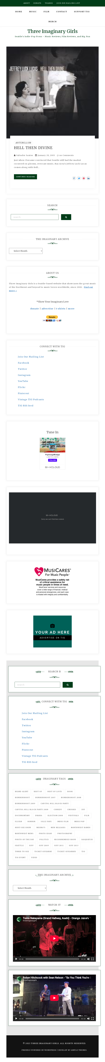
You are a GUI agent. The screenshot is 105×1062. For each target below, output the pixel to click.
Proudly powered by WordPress (39, 1050)
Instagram (24, 375)
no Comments (66, 155)
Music (33, 11)
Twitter (22, 369)
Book (70, 791)
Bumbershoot (22, 797)
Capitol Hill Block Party (55, 803)
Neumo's (40, 827)
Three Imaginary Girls (52, 31)
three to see (22, 851)
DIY (83, 809)
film (86, 815)
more (71, 308)
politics (44, 839)
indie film (63, 821)
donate (34, 308)
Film (46, 11)
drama (38, 815)
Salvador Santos (24, 155)
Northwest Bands (81, 827)
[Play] (16, 959)
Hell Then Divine (33, 147)
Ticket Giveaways (66, 851)
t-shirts (61, 308)
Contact (61, 11)
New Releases (58, 827)
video (34, 857)
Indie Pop (79, 821)
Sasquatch (87, 839)
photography (64, 833)
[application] (54, 938)
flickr (18, 821)
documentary (22, 815)
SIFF (31, 845)
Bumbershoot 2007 (45, 797)
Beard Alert (21, 791)
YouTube (23, 381)
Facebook (23, 363)
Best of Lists (55, 791)
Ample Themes (79, 1050)
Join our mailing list (68, 3)
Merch (52, 21)
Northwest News (24, 833)
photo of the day (24, 839)
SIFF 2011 (59, 845)
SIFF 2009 (44, 845)
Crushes (71, 809)
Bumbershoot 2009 (25, 803)
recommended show (65, 839)
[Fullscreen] (92, 959)
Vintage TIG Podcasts (31, 399)
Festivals (73, 815)
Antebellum (23, 142)
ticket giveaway (43, 851)
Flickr (22, 387)
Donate (37, 3)
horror (31, 821)
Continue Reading (25, 177)
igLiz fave (46, 821)
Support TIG (82, 11)
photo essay (45, 833)
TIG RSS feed (25, 405)
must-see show (23, 827)
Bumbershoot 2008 (71, 797)
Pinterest (23, 393)
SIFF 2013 (73, 845)
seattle (19, 845)
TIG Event (20, 857)
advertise (48, 308)
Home (18, 11)
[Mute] (88, 959)
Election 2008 (55, 815)
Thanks (49, 3)
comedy (58, 809)
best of (38, 791)
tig (83, 851)
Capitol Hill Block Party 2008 (31, 809)
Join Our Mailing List (31, 356)
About (26, 3)
